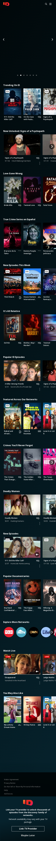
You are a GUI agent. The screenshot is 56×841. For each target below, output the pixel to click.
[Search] (45, 4)
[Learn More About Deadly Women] (40, 523)
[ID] (6, 4)
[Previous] (4, 39)
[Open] (50, 4)
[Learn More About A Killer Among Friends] (40, 389)
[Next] (52, 39)
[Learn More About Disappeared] (40, 683)
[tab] (17, 75)
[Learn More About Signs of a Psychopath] (40, 163)
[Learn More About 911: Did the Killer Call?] (40, 566)
